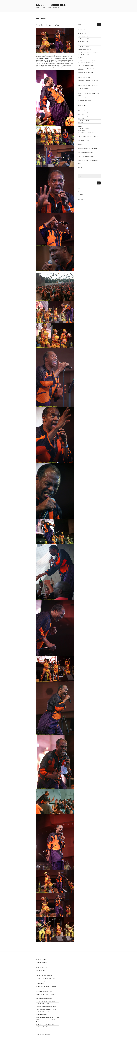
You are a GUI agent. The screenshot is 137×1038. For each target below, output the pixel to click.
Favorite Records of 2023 (83, 33)
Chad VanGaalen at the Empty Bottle (86, 49)
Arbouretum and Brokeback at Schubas (87, 98)
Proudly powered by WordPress (43, 1034)
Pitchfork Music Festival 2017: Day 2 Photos (88, 83)
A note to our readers (82, 44)
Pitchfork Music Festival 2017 (84, 77)
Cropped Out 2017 (82, 57)
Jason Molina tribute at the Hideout (85, 72)
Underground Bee (51, 5)
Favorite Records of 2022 (83, 36)
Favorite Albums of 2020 (83, 41)
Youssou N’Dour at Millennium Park (86, 65)
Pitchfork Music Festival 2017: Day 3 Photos (88, 80)
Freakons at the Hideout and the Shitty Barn (87, 60)
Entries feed (80, 194)
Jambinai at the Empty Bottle (84, 100)
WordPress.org (81, 199)
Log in (79, 191)
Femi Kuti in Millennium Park (48, 25)
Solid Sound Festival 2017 (83, 88)
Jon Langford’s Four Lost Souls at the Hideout (88, 52)
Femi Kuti (38, 55)
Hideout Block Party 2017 (83, 54)
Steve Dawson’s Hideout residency (85, 62)
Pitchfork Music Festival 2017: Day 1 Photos (88, 85)
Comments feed (81, 197)
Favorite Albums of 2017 (83, 46)
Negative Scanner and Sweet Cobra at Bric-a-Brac (89, 91)
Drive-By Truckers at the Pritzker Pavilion (87, 75)
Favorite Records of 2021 (83, 38)
